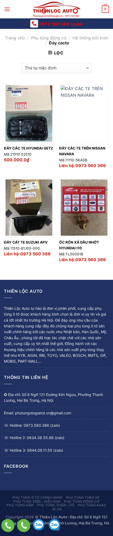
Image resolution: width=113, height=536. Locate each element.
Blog (57, 509)
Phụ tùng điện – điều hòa (37, 501)
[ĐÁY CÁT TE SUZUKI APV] (29, 207)
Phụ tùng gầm (20, 505)
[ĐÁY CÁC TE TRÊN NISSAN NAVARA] (84, 113)
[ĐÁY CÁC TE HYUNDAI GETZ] (29, 113)
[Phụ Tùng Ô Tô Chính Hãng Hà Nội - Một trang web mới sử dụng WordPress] (56, 9)
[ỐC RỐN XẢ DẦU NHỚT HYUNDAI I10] (84, 207)
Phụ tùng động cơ (48, 37)
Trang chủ (15, 37)
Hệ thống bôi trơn (90, 37)
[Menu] (7, 9)
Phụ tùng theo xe (83, 497)
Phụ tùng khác (92, 505)
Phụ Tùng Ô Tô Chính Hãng (37, 497)
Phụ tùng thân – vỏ (55, 505)
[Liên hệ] (7, 525)
